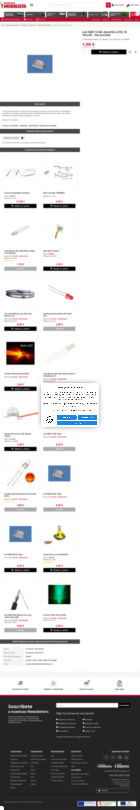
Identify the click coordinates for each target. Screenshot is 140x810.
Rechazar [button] (66, 417)
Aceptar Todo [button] (87, 417)
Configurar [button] (77, 423)
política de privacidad (83, 410)
